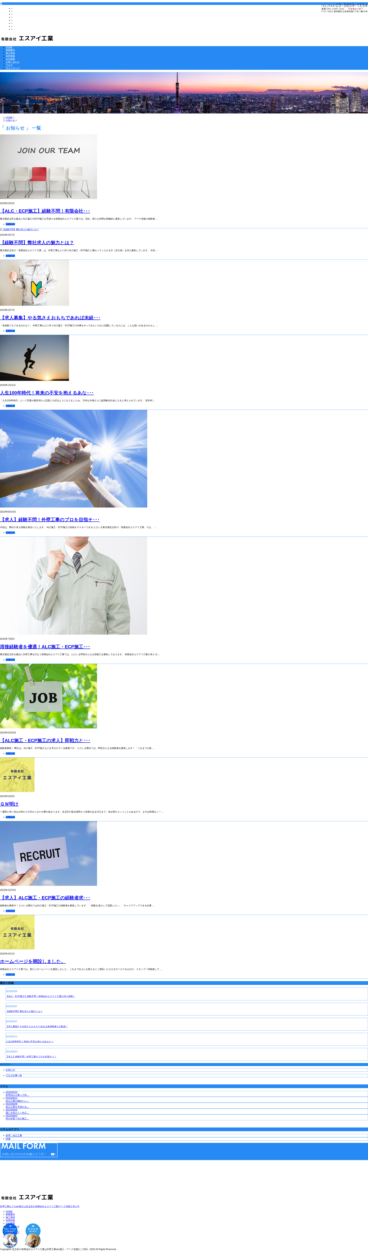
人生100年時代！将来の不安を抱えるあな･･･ (47, 392)
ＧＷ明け (9, 804)
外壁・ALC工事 (14, 1135)
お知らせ (10, 224)
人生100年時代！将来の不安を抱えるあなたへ (29, 1041)
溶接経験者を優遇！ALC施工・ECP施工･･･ (45, 646)
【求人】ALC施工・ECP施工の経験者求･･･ (45, 897)
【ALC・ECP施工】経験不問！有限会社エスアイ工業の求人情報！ (40, 996)
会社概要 (17, 20)
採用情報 (17, 17)
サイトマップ (19, 29)
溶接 (8, 1139)
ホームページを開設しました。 (33, 961)
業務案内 (17, 11)
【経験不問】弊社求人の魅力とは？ (37, 242)
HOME (15, 8)
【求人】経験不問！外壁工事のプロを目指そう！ (31, 1056)
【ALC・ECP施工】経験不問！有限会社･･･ (45, 211)
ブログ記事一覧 (14, 1075)
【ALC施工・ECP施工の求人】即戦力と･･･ (45, 740)
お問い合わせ (19, 23)
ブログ (15, 26)
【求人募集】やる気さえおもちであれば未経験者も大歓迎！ (37, 1026)
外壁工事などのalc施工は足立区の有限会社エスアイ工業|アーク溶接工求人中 (39, 1206)
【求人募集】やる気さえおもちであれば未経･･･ (50, 317)
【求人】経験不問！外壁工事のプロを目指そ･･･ (50, 519)
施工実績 (17, 14)
